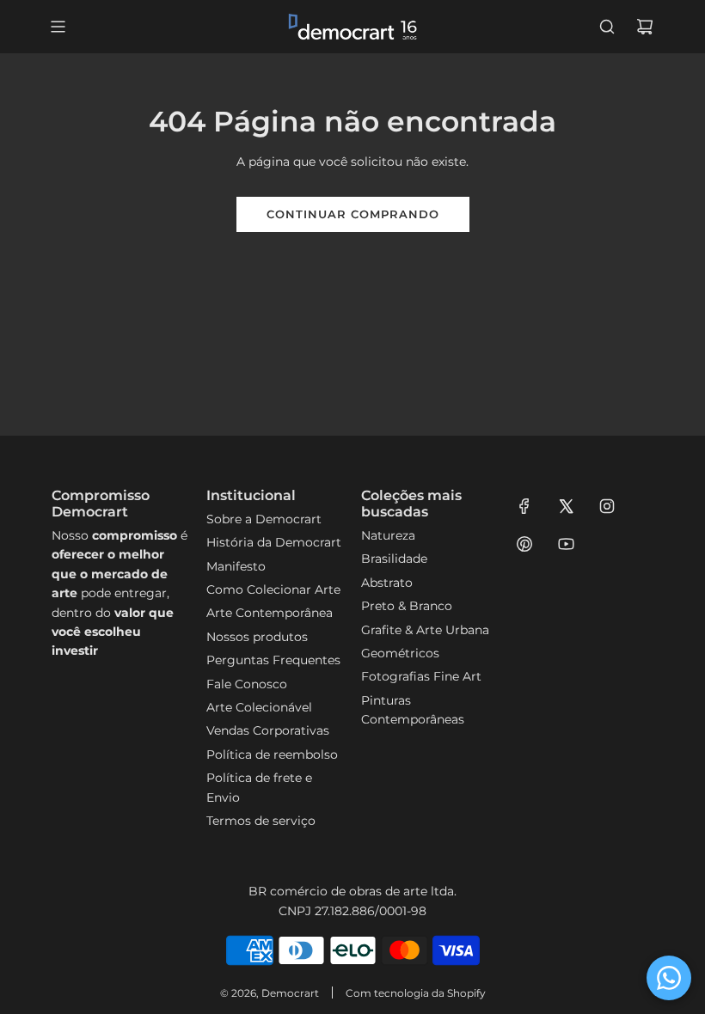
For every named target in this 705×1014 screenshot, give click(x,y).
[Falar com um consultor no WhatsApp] (669, 978)
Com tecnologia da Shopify (416, 993)
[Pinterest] (524, 544)
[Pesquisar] (607, 27)
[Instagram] (607, 506)
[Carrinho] (645, 27)
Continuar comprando (353, 214)
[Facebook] (524, 506)
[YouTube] (566, 544)
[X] (566, 506)
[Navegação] (58, 27)
